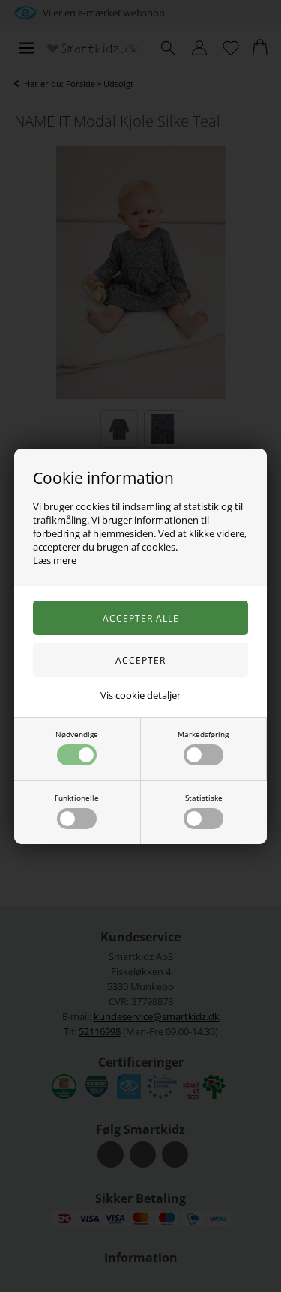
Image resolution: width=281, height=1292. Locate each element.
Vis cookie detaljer (140, 695)
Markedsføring (203, 734)
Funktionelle (77, 797)
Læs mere (54, 560)
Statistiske (204, 797)
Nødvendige (76, 734)
